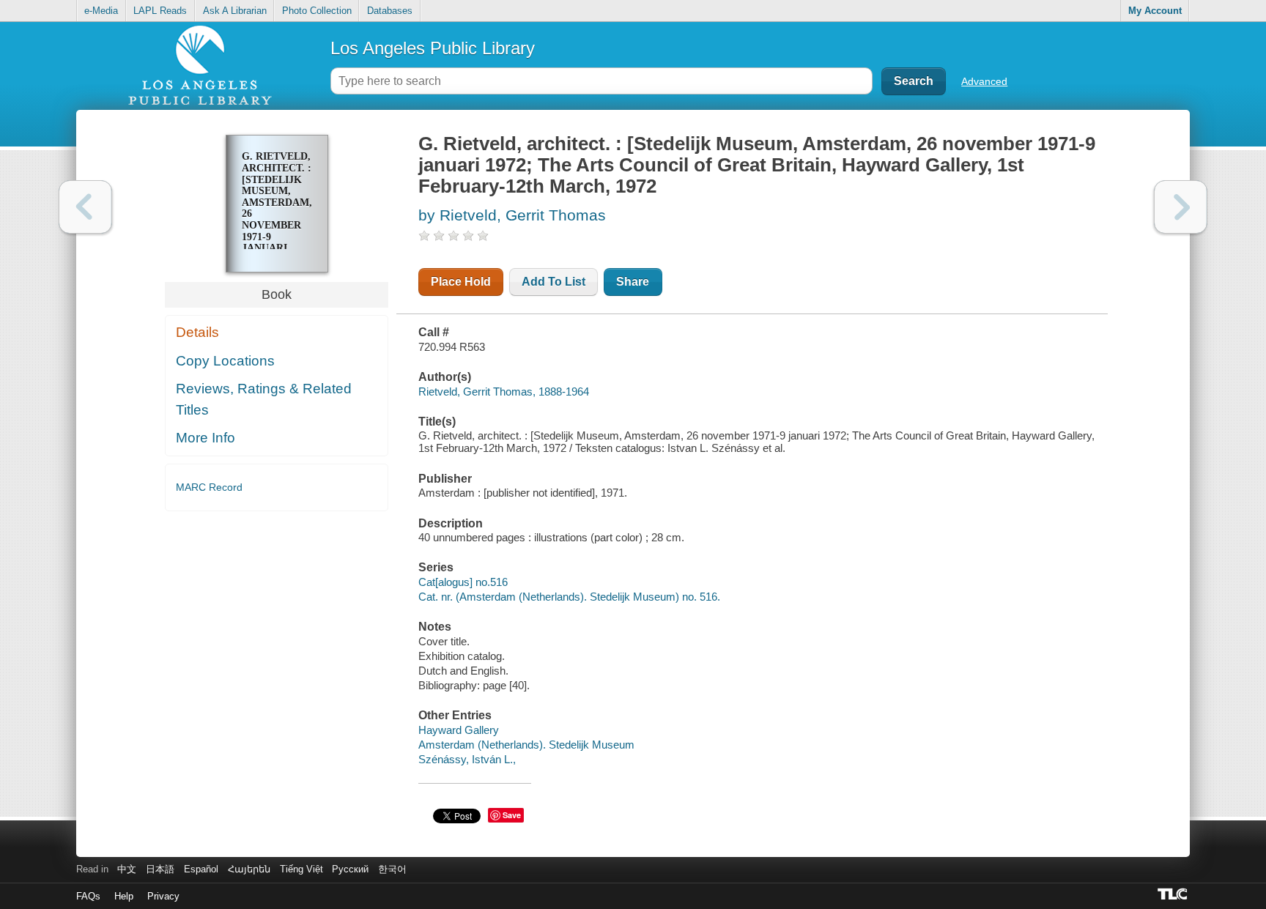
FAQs (88, 896)
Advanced (984, 81)
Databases (389, 10)
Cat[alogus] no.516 (463, 582)
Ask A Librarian (235, 10)
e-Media (101, 10)
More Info (205, 437)
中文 (126, 869)
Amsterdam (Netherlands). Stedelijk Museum (526, 744)
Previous (85, 207)
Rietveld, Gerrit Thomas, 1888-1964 (503, 391)
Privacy (163, 896)
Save (512, 814)
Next (1180, 207)
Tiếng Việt (301, 869)
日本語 (160, 869)
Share (632, 281)
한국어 (392, 869)
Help (123, 896)
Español (201, 869)
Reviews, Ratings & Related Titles (264, 399)
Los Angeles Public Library (432, 48)
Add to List (553, 281)
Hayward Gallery (458, 730)
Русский (350, 869)
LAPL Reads (160, 10)
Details (197, 332)
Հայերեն (249, 869)
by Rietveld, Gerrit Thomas (512, 215)
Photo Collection (317, 10)
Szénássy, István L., (467, 759)
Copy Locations (225, 360)
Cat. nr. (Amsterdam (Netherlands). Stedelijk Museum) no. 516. (569, 596)
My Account (1155, 10)
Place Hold (461, 281)
